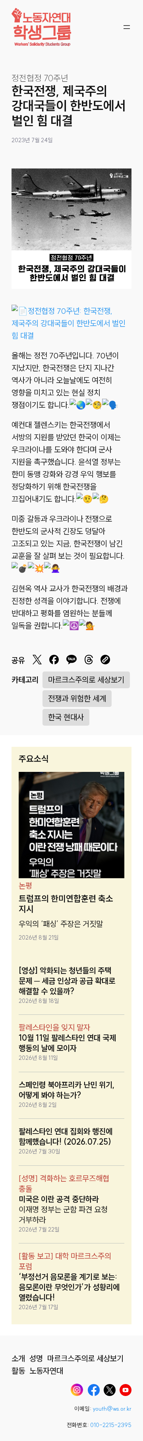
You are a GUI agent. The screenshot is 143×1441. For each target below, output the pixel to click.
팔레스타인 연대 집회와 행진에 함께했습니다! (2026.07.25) (65, 1136)
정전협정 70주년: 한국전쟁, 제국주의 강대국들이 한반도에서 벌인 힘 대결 (69, 323)
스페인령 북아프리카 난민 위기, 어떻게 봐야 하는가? (67, 1090)
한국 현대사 (66, 717)
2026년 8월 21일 (39, 937)
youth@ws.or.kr (112, 1408)
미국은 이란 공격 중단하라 (59, 1199)
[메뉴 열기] (126, 27)
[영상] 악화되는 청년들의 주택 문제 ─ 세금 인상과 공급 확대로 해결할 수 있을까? (67, 980)
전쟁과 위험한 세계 (77, 698)
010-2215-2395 (110, 1425)
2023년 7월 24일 (32, 140)
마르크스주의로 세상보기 (86, 680)
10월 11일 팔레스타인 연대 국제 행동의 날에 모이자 (67, 1043)
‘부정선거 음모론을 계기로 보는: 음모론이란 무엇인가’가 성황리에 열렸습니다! (69, 1287)
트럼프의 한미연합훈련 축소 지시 (66, 904)
